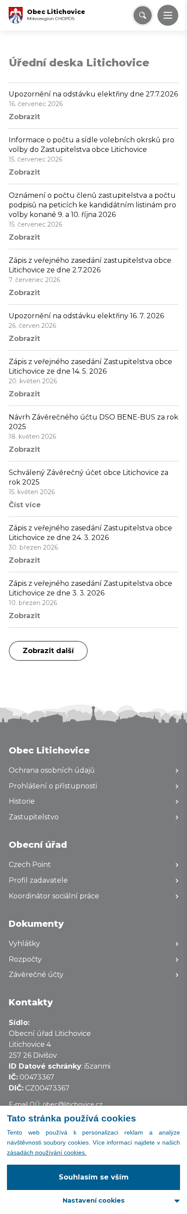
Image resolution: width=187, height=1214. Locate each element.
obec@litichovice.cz (73, 1104)
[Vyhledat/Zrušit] (143, 15)
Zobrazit (24, 117)
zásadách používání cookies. (47, 1152)
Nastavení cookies (94, 1200)
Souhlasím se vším (94, 1177)
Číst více (25, 505)
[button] (167, 15)
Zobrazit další (48, 651)
